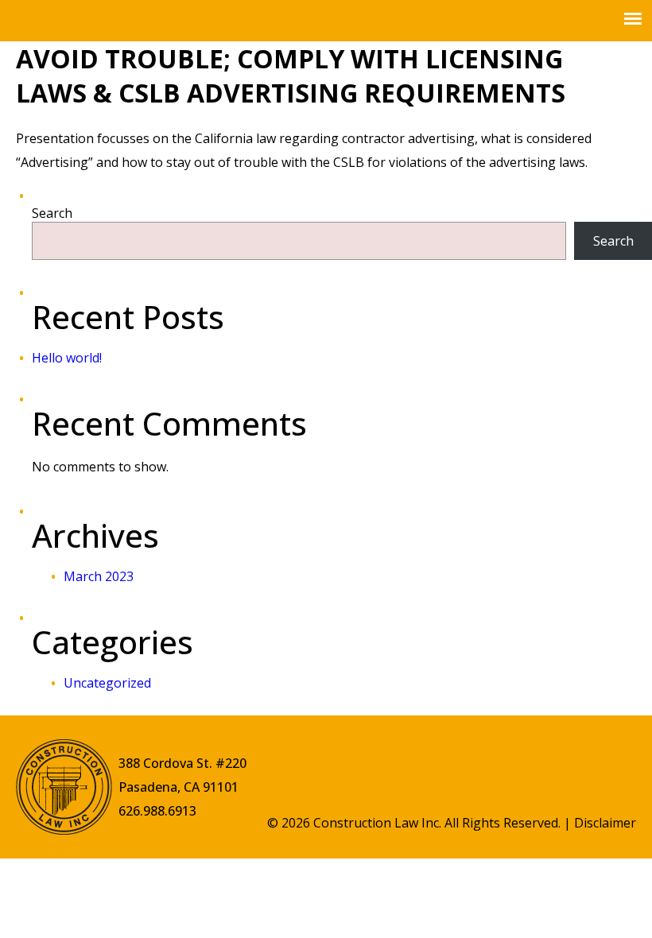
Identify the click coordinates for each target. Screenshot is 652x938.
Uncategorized (107, 683)
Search (52, 213)
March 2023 (99, 576)
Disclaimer (605, 822)
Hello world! (67, 357)
